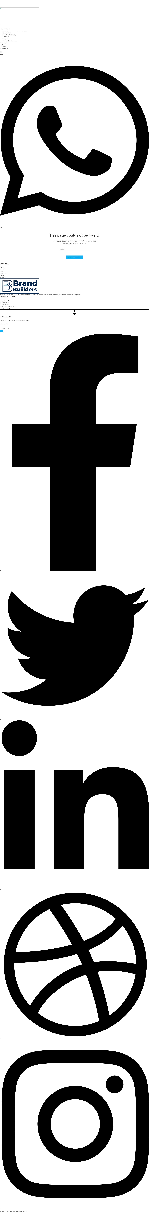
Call (1, 54)
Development (5, 39)
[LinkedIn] (75, 889)
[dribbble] (75, 1038)
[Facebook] (75, 570)
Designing (4, 43)
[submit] (1, 331)
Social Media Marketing (9, 35)
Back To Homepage (74, 257)
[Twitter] (75, 719)
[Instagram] (75, 1208)
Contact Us (5, 48)
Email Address (4, 324)
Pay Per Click (7, 33)
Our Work (4, 46)
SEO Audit (6, 37)
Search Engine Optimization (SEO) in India (14, 31)
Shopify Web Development (10, 41)
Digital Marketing (6, 29)
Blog (3, 44)
